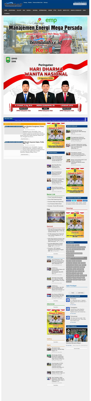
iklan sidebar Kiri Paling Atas (56, 148)
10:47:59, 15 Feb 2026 (57, 382)
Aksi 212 (75, 262)
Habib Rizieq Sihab (70, 275)
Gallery (19, 10)
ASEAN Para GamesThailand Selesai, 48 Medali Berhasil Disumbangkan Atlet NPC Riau (58, 270)
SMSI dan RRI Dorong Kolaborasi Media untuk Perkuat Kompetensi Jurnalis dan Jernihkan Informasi (56, 230)
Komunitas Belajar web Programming (55, 201)
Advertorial (12, 10)
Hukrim (50, 10)
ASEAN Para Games (76, 249)
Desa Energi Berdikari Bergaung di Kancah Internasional (57, 173)
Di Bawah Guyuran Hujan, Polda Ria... (33, 142)
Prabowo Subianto (70, 271)
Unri (83, 277)
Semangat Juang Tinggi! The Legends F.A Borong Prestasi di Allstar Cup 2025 (58, 279)
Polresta (84, 265)
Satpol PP (82, 267)
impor (83, 249)
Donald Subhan (80, 269)
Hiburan (73, 260)
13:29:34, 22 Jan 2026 (57, 298)
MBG (80, 265)
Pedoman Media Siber (38, 2)
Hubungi (45, 2)
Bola (79, 262)
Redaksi (30, 2)
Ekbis (84, 10)
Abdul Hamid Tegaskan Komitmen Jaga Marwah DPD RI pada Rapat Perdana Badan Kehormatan (56, 240)
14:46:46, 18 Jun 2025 (57, 176)
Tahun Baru (78, 260)
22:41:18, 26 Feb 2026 (57, 368)
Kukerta (77, 275)
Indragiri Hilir (69, 279)
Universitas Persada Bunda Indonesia (74, 253)
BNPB (68, 251)
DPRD (83, 279)
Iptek (54, 10)
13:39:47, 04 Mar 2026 (57, 360)
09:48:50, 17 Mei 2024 (57, 184)
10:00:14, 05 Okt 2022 (30, 145)
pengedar (68, 273)
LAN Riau (79, 277)
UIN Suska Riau (83, 275)
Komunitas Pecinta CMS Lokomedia (55, 206)
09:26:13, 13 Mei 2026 (57, 162)
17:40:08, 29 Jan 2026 (57, 265)
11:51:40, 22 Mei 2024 (76, 149)
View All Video (77, 348)
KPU (81, 273)
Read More (56, 253)
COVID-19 (69, 260)
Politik (59, 10)
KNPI (73, 245)
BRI (67, 249)
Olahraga (7, 13)
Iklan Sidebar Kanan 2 (76, 238)
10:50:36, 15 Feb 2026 (57, 374)
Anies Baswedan (70, 265)
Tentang (25, 2)
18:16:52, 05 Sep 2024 (76, 156)
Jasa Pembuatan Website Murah (54, 203)
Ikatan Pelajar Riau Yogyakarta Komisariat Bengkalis (75, 258)
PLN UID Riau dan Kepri (71, 247)
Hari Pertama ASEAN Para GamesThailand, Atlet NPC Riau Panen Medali (58, 295)
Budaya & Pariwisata (76, 10)
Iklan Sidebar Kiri (56, 335)
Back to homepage (41, 124)
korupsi (74, 269)
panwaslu (68, 245)
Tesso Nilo (74, 273)
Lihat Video (69, 345)
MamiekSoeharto (70, 255)
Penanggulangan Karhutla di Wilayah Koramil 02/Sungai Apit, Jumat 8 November (78, 138)
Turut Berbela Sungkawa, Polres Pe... (33, 127)
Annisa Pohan (69, 267)
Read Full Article (25, 138)
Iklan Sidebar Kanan (77, 193)
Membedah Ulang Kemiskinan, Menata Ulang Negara (58, 349)
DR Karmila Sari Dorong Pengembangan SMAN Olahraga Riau (78, 131)
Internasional (43, 10)
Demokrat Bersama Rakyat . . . (74, 343)
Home (5, 10)
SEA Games (69, 269)
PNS (76, 271)
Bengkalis (75, 279)
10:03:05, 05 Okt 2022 (30, 129)
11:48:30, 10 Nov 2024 (76, 141)
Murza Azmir (69, 262)
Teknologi (83, 262)
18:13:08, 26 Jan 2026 (57, 283)
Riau (24, 10)
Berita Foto (66, 10)
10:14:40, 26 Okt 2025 (57, 169)
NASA (80, 279)
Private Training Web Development (55, 197)
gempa (76, 265)
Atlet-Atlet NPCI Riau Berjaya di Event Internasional (56, 166)
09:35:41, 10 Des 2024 (76, 134)
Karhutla (74, 277)
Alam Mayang (76, 267)
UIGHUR (72, 251)
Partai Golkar (81, 271)
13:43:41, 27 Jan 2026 (57, 274)
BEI (70, 249)
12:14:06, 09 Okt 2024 (76, 165)
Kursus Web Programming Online (55, 199)
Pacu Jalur (69, 281)
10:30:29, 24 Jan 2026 (57, 291)
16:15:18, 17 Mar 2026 (57, 352)
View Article (73, 304)
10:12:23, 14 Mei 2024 (57, 191)
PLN (78, 273)
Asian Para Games (81, 247)
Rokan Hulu (69, 277)
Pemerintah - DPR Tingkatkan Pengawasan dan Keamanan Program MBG (56, 249)
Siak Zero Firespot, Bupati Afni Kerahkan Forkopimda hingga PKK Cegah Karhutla (50, 120)
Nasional (35, 10)
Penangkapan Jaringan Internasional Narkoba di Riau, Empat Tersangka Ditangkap (78, 154)
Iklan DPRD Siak (45, 115)
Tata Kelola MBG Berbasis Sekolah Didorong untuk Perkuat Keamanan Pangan (55, 245)
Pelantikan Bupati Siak (45, 54)
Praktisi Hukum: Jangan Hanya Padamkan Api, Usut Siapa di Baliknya (18, 120)
